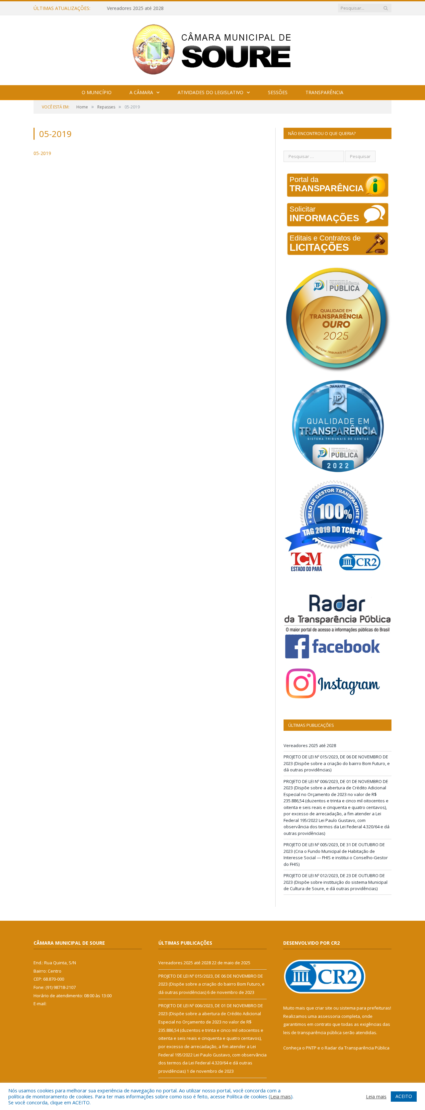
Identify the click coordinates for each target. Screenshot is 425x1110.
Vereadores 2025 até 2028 (310, 745)
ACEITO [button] (403, 1096)
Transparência (324, 92)
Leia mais (280, 1096)
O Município (97, 92)
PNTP (311, 1048)
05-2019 (42, 153)
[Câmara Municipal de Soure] (212, 48)
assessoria (329, 1016)
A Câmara (141, 92)
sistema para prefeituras (365, 1008)
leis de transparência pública (312, 1032)
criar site (323, 1008)
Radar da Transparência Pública (357, 1048)
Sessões (278, 92)
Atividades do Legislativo (210, 92)
